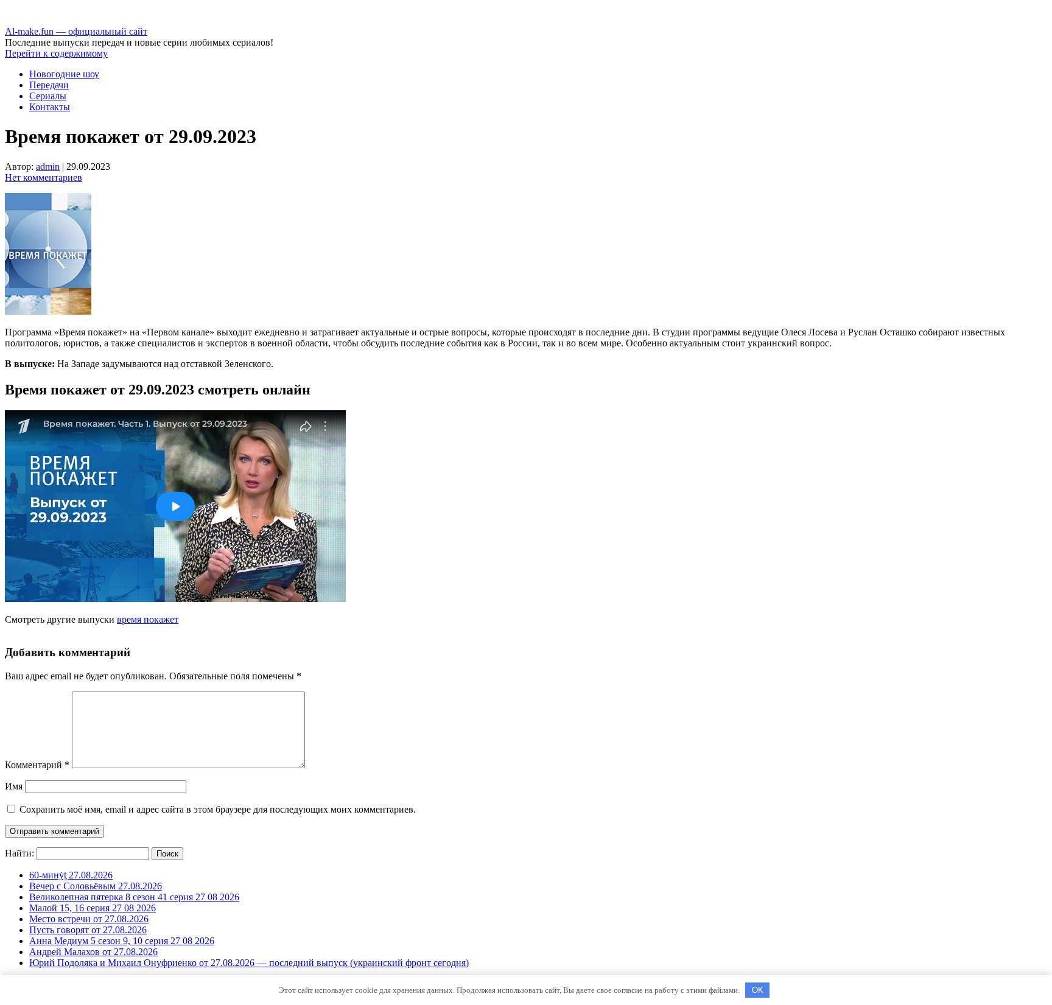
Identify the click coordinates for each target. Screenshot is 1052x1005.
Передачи (49, 85)
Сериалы (47, 96)
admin (48, 166)
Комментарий (37, 765)
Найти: (19, 853)
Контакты (49, 107)
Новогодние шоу (64, 74)
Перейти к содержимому (56, 53)
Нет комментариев (43, 177)
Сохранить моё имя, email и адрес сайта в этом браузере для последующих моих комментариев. (217, 809)
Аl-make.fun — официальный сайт (76, 31)
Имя (14, 786)
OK (757, 990)
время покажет (147, 619)
